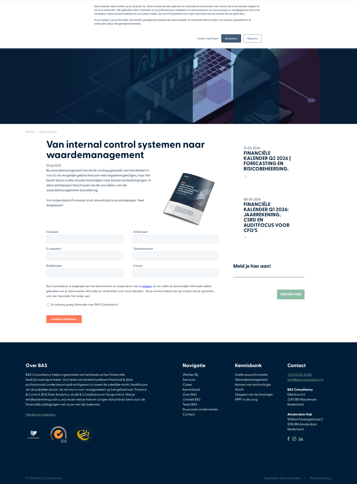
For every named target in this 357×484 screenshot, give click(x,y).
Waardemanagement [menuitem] (251, 380)
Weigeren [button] (252, 38)
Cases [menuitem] (187, 385)
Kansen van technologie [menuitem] (253, 385)
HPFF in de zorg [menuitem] (246, 399)
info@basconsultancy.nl (305, 380)
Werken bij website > (41, 415)
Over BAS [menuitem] (190, 394)
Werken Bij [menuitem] (190, 375)
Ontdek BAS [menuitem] (192, 399)
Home (30, 132)
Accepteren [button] (231, 38)
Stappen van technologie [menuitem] (254, 394)
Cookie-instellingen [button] (208, 38)
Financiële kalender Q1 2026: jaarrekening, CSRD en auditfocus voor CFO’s (266, 217)
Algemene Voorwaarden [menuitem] (282, 478)
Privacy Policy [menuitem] (320, 478)
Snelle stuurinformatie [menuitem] (251, 375)
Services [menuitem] (189, 380)
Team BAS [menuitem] (190, 404)
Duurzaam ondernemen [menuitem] (200, 409)
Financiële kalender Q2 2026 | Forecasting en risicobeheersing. (267, 161)
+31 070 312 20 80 (299, 375)
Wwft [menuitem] (239, 390)
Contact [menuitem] (189, 414)
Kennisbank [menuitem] (191, 390)
